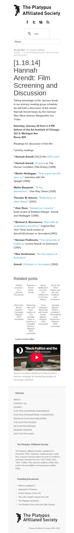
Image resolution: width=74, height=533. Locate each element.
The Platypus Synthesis (28, 501)
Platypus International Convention (34, 415)
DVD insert (53, 156)
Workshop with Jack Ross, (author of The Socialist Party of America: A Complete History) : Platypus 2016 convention (31, 319)
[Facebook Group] (27, 22)
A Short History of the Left (29, 493)
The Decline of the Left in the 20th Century (36, 504)
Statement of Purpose (27, 489)
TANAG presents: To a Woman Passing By (19, 290)
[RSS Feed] (48, 22)
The (25, 422)
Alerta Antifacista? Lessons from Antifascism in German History (43, 292)
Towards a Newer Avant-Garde (31, 288)
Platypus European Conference (31, 411)
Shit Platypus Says (24, 434)
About (17, 400)
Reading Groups (23, 430)
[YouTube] (41, 22)
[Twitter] (34, 22)
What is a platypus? (26, 486)
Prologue (40, 163)
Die (24, 426)
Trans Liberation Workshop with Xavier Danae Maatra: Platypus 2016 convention (43, 314)
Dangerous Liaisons (41, 208)
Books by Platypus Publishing (30, 418)
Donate (18, 407)
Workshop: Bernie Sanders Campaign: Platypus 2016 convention (19, 312)
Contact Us (20, 403)
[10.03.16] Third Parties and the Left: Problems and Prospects (55, 292)
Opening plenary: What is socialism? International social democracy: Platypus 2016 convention (55, 315)
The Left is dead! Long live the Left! (33, 497)
